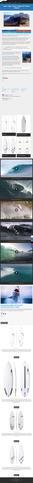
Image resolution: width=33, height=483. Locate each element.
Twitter (9, 32)
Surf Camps (18, 2)
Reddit (24, 32)
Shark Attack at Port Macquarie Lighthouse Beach (6, 89)
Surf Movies (9, 2)
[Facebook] (32, 238)
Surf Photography (14, 2)
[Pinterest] (32, 245)
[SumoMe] (32, 247)
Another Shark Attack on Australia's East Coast (24, 89)
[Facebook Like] (32, 240)
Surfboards (2, 2)
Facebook (9, 30)
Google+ (23, 30)
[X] (32, 243)
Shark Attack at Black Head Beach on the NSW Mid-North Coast (15, 89)
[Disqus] (16, 104)
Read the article (4, 322)
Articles (6, 2)
